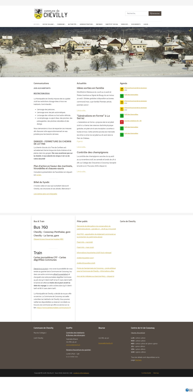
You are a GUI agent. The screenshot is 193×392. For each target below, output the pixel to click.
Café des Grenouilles (131, 94)
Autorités (72, 24)
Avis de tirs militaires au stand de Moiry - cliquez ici (95, 276)
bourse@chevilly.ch (106, 343)
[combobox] (137, 13)
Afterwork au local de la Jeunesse (135, 88)
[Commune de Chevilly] (62, 13)
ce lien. (38, 175)
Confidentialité (146, 373)
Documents (136, 24)
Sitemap (156, 373)
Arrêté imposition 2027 (85, 258)
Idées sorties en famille (90, 88)
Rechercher (156, 13)
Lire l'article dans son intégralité (45, 194)
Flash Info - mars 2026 (85, 247)
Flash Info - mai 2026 (85, 242)
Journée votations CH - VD (132, 121)
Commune (61, 24)
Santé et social (112, 24)
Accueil (37, 24)
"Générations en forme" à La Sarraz (93, 117)
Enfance (99, 24)
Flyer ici (80, 141)
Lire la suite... (81, 110)
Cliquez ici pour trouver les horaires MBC (48, 239)
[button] (3, 52)
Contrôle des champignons (92, 152)
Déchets (138, 360)
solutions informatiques (81, 373)
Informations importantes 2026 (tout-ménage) (94, 253)
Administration (86, 24)
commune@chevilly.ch (73, 345)
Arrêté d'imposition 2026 (86, 263)
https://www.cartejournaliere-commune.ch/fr (54, 308)
